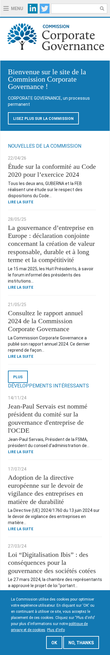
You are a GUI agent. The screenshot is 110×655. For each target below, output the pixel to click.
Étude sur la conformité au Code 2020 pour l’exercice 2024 (52, 170)
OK (54, 642)
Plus (18, 377)
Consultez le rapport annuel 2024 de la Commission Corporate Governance (45, 321)
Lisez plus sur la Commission (43, 119)
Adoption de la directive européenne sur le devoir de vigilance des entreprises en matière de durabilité (45, 489)
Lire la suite (20, 202)
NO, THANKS (81, 642)
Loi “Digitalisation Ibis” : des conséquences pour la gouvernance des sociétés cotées (52, 563)
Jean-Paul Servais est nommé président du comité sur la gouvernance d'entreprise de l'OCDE (47, 418)
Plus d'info (56, 630)
